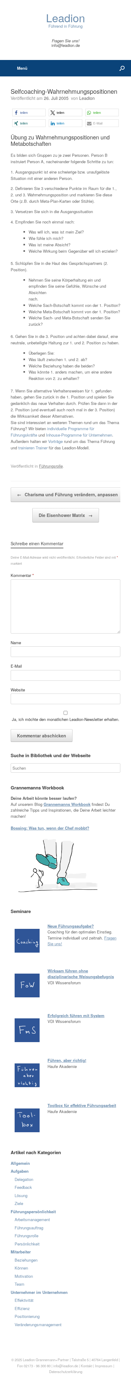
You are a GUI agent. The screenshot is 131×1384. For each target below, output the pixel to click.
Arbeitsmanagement (32, 1219)
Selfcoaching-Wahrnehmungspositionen (64, 91)
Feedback (23, 1187)
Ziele (19, 1203)
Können (21, 1268)
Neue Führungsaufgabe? (71, 926)
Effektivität (24, 1300)
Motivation (24, 1276)
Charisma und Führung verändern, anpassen (67, 494)
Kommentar (22, 575)
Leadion (87, 98)
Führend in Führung (65, 20)
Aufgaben (20, 1171)
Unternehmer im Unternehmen (39, 1292)
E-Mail (16, 666)
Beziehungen (26, 1260)
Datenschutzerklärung (65, 1371)
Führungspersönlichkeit (33, 1211)
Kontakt (86, 1365)
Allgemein (20, 1163)
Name (16, 642)
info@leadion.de (65, 45)
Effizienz (22, 1308)
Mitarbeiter (21, 1252)
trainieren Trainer (33, 448)
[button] (29, 112)
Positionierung (27, 1316)
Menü (22, 68)
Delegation (24, 1179)
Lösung (21, 1195)
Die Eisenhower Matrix (66, 515)
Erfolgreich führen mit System (76, 1015)
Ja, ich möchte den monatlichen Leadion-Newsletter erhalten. (65, 719)
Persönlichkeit (27, 1244)
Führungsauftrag (29, 1228)
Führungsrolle (51, 466)
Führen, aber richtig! (67, 1060)
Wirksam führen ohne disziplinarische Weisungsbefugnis (81, 974)
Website (18, 690)
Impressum (104, 1365)
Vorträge (55, 441)
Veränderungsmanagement (38, 1324)
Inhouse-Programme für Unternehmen (79, 435)
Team (19, 1284)
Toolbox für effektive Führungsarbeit (82, 1105)
